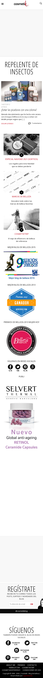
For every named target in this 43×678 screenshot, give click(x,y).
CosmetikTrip (28, 667)
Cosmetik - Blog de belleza (30, 674)
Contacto (32, 665)
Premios (21, 665)
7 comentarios (37, 123)
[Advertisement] (21, 33)
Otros (4, 107)
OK (31, 604)
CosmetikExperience (11, 670)
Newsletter (14, 667)
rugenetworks (27, 676)
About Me (10, 665)
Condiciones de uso (32, 670)
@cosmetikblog (21, 611)
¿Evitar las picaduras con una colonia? (19, 110)
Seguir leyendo (7, 124)
